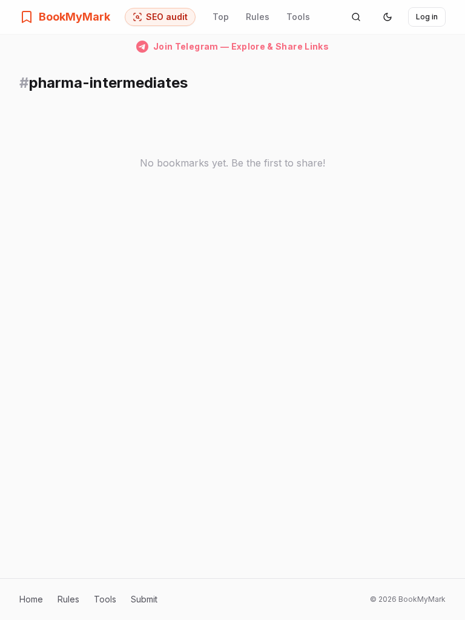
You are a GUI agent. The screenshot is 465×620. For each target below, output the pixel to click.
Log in (427, 16)
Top (221, 17)
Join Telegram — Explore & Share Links (241, 46)
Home (31, 599)
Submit (144, 599)
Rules (257, 17)
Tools (298, 17)
